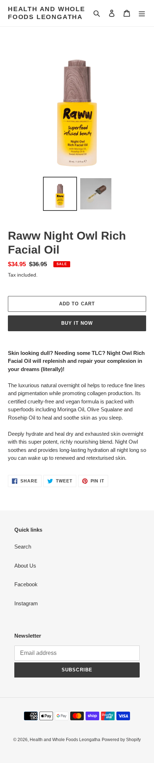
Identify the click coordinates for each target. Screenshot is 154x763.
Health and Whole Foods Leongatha (46, 12)
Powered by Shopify (121, 739)
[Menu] (141, 13)
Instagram (26, 603)
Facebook (26, 584)
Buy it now (77, 323)
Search (22, 547)
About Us (25, 566)
